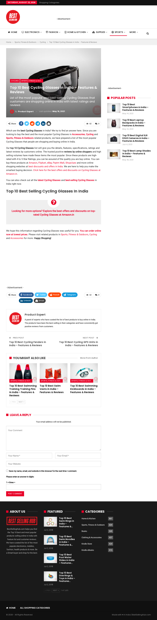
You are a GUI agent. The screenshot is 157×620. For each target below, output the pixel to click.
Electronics (32, 32)
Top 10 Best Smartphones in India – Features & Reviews (135, 107)
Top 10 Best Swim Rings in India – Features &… (66, 522)
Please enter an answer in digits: (20, 477)
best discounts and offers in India (46, 166)
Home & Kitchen (76, 32)
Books (84, 531)
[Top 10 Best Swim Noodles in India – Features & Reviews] (50, 540)
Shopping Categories (49, 2)
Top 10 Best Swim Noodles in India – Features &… (67, 540)
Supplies (100, 32)
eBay (49, 162)
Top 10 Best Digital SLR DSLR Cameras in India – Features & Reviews (135, 138)
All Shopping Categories (35, 607)
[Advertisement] (92, 11)
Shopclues (70, 162)
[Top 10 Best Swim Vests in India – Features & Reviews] (53, 373)
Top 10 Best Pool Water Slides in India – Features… (66, 558)
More (133, 32)
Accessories (16, 238)
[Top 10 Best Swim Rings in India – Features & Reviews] (50, 522)
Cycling (15, 81)
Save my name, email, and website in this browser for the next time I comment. (43, 471)
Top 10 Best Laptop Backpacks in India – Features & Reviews (133, 122)
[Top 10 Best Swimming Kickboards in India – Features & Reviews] (84, 373)
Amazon (33, 162)
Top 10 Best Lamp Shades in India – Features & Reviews (136, 153)
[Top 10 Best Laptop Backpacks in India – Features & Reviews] (113, 123)
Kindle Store (87, 544)
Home (14, 32)
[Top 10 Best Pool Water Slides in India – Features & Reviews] (50, 558)
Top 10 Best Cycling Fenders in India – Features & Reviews (27, 343)
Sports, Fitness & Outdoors (32, 81)
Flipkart (42, 162)
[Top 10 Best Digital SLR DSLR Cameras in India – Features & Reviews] (113, 139)
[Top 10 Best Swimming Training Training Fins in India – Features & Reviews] (23, 373)
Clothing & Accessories (92, 537)
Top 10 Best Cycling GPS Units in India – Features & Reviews (78, 343)
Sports (119, 32)
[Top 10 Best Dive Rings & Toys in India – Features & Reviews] (50, 576)
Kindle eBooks (88, 550)
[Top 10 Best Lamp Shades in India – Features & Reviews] (113, 154)
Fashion (53, 32)
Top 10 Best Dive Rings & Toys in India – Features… (67, 577)
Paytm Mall (58, 162)
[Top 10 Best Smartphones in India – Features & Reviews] (113, 108)
